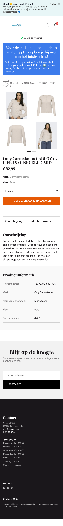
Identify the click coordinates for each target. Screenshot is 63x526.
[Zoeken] (47, 25)
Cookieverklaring (28, 504)
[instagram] (8, 488)
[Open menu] (5, 25)
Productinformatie (39, 221)
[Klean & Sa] (16, 24)
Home (6, 80)
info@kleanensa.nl (11, 429)
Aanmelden (14, 384)
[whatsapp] (11, 488)
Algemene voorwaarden (49, 504)
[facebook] (4, 488)
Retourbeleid (11, 506)
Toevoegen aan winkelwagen (31, 200)
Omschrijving (14, 221)
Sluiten (53, 4)
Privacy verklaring (10, 504)
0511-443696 (9, 432)
